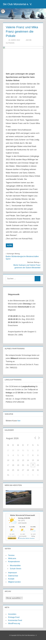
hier (18, 421)
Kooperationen (14, 561)
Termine (11, 555)
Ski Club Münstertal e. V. (17, 4)
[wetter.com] (11, 539)
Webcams (12, 558)
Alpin (9, 245)
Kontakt (11, 579)
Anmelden (12, 614)
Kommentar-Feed (15, 620)
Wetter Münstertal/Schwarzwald (22, 515)
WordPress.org (14, 623)
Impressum (12, 573)
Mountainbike (15, 565)
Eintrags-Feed (13, 617)
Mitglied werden (14, 582)
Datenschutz (13, 576)
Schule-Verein (15, 569)
